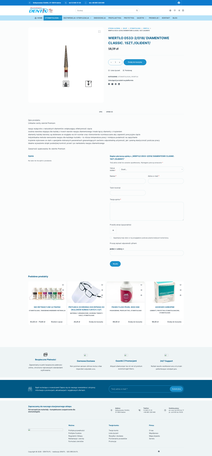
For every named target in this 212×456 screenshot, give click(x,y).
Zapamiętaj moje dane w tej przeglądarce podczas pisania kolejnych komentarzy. (141, 238)
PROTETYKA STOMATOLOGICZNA (168, 310)
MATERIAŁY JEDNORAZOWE (79, 313)
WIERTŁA (134, 77)
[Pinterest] (115, 84)
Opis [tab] (100, 112)
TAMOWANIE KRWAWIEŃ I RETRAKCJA (53, 310)
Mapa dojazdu (154, 436)
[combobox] (105, 10)
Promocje (112, 441)
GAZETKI (140, 18)
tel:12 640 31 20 (75, 3)
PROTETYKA (129, 18)
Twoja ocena (112, 169)
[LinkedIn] (119, 84)
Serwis (151, 439)
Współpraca (153, 433)
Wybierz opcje (56, 322)
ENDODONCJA (100, 18)
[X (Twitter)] (112, 84)
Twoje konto (113, 430)
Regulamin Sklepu (75, 436)
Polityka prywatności (76, 430)
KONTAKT (166, 18)
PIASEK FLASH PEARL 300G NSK (126, 307)
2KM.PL (62, 452)
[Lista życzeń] (175, 10)
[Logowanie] (170, 10)
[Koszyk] (183, 10)
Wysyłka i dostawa (116, 436)
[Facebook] (179, 3)
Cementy (153, 310)
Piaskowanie (114, 310)
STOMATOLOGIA (52, 18)
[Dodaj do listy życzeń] (63, 285)
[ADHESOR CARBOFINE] (165, 292)
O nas (151, 430)
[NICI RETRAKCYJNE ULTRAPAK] (47, 292)
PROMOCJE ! (154, 18)
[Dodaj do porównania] (63, 290)
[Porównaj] (179, 10)
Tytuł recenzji (115, 188)
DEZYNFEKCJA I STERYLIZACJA (76, 18)
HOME (39, 18)
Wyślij (115, 264)
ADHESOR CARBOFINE (164, 307)
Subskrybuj (176, 389)
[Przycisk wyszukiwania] (137, 10)
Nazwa (113, 176)
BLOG (175, 18)
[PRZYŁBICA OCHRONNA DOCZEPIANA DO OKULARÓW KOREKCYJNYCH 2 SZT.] (86, 292)
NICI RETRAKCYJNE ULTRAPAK (47, 307)
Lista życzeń (113, 433)
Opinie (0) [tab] (109, 112)
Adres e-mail (153, 176)
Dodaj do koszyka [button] (96, 322)
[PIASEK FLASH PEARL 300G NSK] (125, 292)
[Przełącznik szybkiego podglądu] (63, 295)
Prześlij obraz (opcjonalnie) (120, 225)
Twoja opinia (115, 199)
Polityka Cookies (74, 433)
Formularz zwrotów (75, 441)
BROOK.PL (74, 452)
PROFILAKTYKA (114, 18)
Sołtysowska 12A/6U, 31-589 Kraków (47, 3)
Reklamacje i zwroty (76, 439)
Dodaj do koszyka (135, 62)
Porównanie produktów (118, 439)
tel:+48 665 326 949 (96, 3)
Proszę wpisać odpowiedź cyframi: (123, 243)
